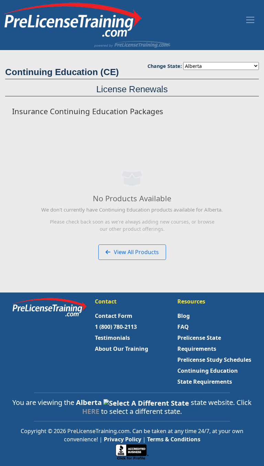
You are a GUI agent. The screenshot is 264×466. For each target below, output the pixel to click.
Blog (183, 316)
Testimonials (112, 338)
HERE (90, 411)
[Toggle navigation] (250, 20)
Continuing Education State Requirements (207, 376)
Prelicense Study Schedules (214, 359)
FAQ (183, 327)
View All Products (135, 252)
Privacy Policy (122, 439)
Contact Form (113, 316)
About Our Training (121, 349)
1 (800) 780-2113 (116, 327)
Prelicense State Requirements (199, 343)
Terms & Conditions (173, 439)
